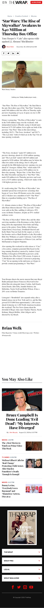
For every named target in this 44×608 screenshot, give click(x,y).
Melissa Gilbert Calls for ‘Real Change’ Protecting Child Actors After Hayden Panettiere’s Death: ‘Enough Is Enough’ (13, 467)
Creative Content (21, 16)
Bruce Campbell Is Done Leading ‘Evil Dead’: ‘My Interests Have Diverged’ (22, 421)
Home (10, 16)
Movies (34, 16)
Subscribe (36, 2)
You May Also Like (17, 379)
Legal (7, 569)
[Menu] (4, 2)
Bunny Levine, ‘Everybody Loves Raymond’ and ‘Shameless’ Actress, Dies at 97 (11, 491)
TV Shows (6, 457)
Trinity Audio (24, 97)
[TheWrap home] (18, 2)
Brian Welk (10, 47)
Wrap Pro (8, 561)
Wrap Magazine (11, 578)
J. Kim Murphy (13, 432)
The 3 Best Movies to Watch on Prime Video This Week (12, 446)
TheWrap (8, 552)
